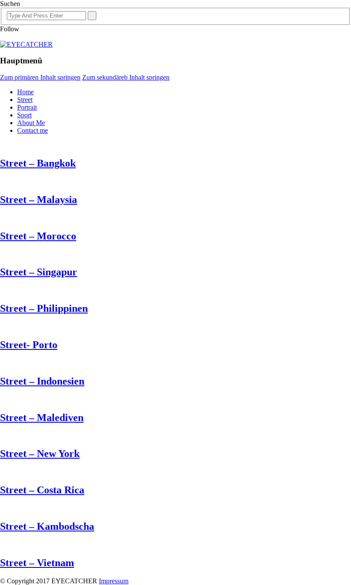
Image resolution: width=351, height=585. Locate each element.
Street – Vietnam (37, 562)
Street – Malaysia (38, 199)
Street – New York (40, 453)
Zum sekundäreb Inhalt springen (126, 77)
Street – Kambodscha (47, 526)
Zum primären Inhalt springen (40, 77)
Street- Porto (28, 344)
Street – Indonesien (42, 381)
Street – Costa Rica (42, 489)
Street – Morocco (38, 236)
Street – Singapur (38, 272)
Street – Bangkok (38, 163)
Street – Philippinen (44, 308)
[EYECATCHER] (26, 44)
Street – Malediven (41, 417)
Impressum (113, 581)
